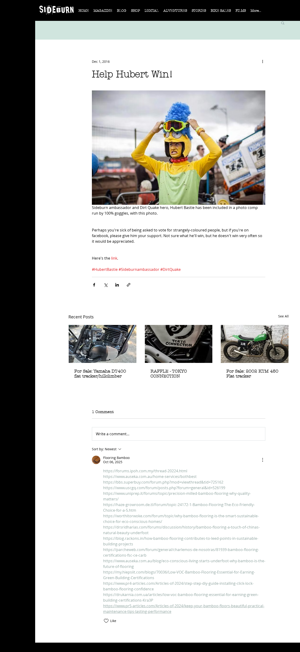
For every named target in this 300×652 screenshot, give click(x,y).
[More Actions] (262, 460)
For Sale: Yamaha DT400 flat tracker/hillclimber (100, 374)
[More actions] (262, 61)
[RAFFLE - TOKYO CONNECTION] (179, 344)
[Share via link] (128, 285)
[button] (103, 12)
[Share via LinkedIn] (117, 285)
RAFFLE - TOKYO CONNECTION (168, 374)
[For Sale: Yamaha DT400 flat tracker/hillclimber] (102, 344)
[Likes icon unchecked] (106, 621)
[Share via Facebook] (94, 285)
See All (283, 316)
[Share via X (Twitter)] (105, 285)
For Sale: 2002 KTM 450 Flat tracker (252, 374)
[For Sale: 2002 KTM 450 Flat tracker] (255, 344)
